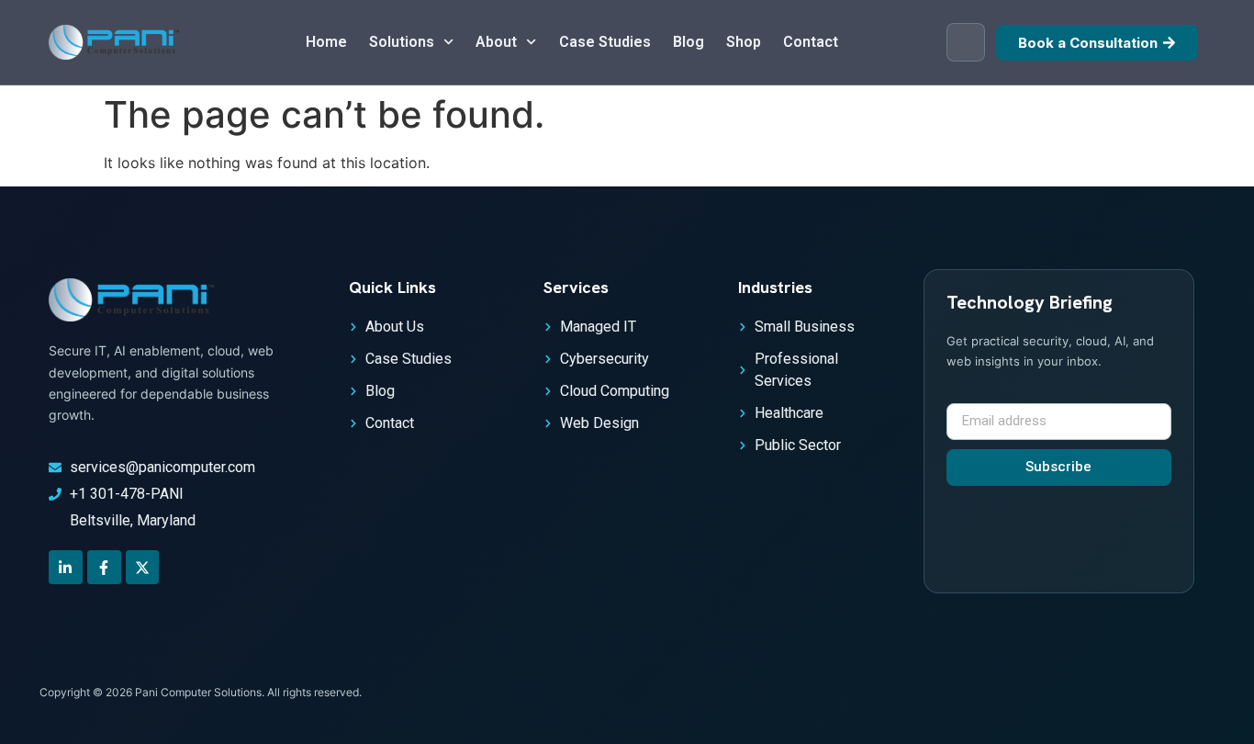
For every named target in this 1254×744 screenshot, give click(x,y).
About (496, 42)
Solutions (401, 42)
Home (326, 42)
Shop (743, 42)
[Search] (965, 42)
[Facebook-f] (104, 567)
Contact (810, 42)
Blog (688, 42)
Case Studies (605, 42)
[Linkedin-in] (66, 567)
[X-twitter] (143, 567)
